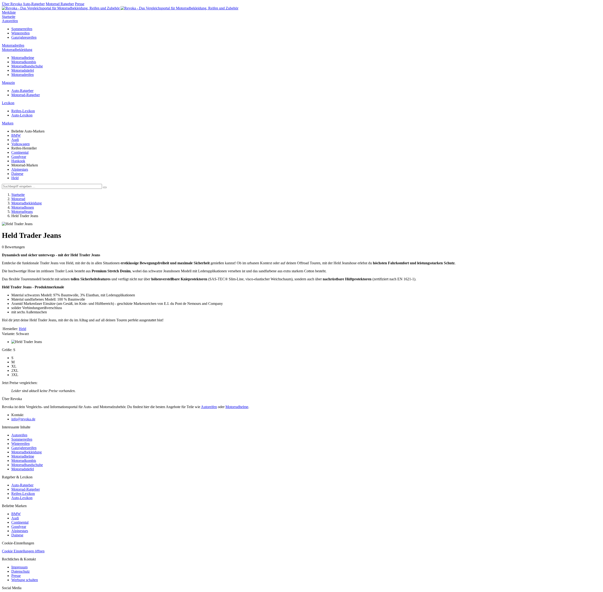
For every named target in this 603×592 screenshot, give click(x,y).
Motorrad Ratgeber (60, 4)
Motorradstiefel (22, 70)
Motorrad (18, 199)
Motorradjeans (22, 212)
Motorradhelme (22, 58)
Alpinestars (19, 169)
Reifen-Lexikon (23, 111)
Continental (20, 152)
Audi (15, 140)
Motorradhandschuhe (27, 66)
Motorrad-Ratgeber (25, 95)
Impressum (19, 567)
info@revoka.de (23, 419)
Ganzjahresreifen (24, 37)
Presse (79, 4)
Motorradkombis (23, 62)
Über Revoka (12, 4)
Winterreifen (20, 33)
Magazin (8, 83)
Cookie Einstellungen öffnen (23, 551)
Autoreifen (10, 21)
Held (15, 178)
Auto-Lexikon (22, 115)
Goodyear (18, 157)
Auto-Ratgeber (34, 4)
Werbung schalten (24, 580)
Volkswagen (20, 144)
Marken (7, 123)
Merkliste (9, 12)
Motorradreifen (13, 45)
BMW (16, 135)
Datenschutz (20, 571)
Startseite (8, 17)
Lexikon (8, 103)
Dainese (17, 174)
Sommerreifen (21, 29)
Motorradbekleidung (17, 50)
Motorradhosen (22, 207)
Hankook (18, 161)
